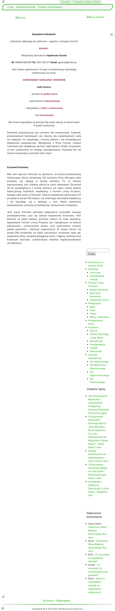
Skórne (93, 330)
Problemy (93, 327)
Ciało (92, 310)
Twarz (93, 313)
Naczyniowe (96, 341)
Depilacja (93, 269)
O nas (10, 7)
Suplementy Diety (99, 299)
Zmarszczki (96, 351)
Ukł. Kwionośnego (99, 361)
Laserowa (95, 272)
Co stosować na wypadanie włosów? (98, 558)
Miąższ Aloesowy (99, 289)
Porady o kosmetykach (50, 7)
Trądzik (94, 347)
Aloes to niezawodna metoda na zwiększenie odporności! (96, 585)
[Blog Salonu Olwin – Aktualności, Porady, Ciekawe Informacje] (28, 1)
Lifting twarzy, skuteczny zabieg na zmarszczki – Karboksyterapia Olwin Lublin (97, 471)
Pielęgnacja (94, 303)
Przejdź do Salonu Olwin (87, 1)
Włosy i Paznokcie (99, 317)
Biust (92, 306)
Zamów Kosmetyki (25, 7)
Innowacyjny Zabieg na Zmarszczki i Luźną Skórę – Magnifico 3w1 (98, 488)
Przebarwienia (97, 344)
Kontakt (66, 1)
